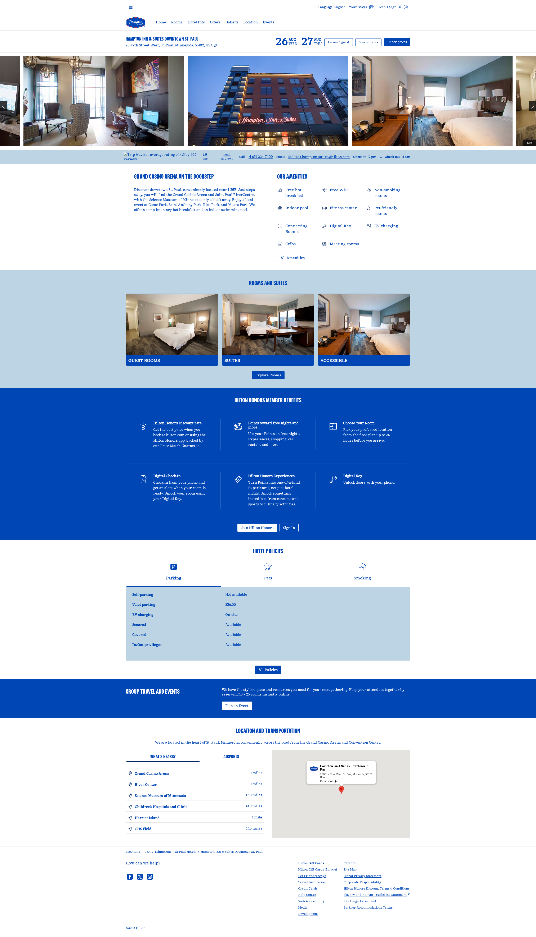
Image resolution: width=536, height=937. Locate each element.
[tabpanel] (268, 624)
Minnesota (163, 852)
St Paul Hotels (185, 852)
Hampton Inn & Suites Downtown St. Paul (232, 852)
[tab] (173, 573)
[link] (261, 156)
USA (147, 852)
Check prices (399, 42)
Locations (133, 852)
